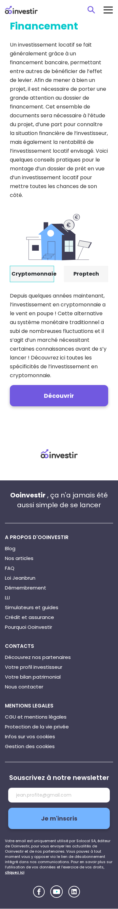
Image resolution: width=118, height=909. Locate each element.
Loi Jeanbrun (20, 577)
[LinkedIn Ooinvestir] (74, 891)
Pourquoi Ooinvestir (28, 627)
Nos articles (19, 558)
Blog (10, 548)
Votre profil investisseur (33, 667)
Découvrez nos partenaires (38, 657)
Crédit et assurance (29, 617)
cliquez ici (14, 872)
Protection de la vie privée (37, 726)
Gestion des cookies (30, 746)
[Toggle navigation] (108, 10)
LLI (7, 597)
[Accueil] (59, 453)
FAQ (9, 568)
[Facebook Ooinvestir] (38, 891)
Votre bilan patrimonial (33, 676)
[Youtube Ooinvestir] (56, 891)
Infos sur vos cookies (30, 736)
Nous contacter (24, 686)
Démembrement (25, 587)
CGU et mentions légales (36, 716)
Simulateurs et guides (31, 607)
